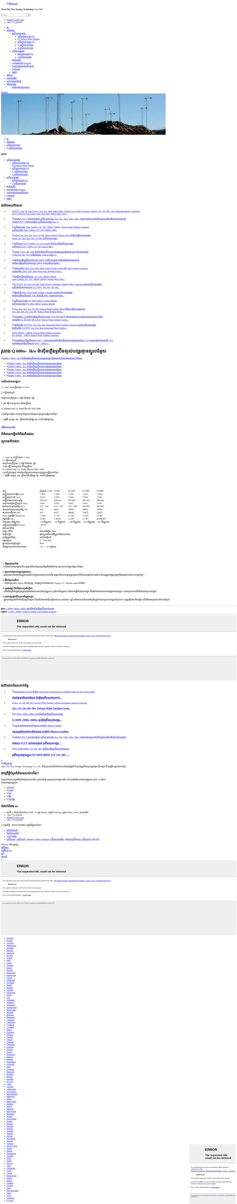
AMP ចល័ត (12, 836)
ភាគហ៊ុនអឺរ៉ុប (12, 78)
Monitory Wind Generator (38, 839)
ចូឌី (2, 853)
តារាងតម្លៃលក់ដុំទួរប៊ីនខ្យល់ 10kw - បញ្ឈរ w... (31, 343)
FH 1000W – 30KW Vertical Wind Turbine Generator (35, 335)
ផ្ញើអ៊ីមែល (5, 847)
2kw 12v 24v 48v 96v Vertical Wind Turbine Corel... (41, 708)
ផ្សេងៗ (14, 72)
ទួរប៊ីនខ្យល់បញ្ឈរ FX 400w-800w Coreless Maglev (33, 304)
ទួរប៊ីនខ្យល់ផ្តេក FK (25, 54)
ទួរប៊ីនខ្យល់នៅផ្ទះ (57, 839)
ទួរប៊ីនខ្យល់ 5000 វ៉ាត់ (90, 839)
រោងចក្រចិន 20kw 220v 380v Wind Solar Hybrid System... (37, 271)
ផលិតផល (11, 30)
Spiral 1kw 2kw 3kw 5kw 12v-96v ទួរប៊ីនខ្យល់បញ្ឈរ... (35, 238)
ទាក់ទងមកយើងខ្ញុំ (14, 81)
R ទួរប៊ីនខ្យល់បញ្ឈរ (25, 48)
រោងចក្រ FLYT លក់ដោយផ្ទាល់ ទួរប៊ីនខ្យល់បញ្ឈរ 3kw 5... (36, 222)
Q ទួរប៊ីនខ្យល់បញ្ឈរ (25, 45)
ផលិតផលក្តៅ (12, 830)
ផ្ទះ (8, 27)
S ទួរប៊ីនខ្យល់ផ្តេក (25, 57)
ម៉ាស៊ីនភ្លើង (16, 60)
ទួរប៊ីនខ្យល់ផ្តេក (18, 51)
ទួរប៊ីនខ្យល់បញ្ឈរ (19, 33)
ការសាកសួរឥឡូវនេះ (9, 782)
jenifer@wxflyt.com (15, 817)
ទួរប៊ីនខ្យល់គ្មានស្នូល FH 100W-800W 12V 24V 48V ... (40, 754)
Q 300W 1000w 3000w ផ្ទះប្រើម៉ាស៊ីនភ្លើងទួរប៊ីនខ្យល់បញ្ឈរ (29, 608)
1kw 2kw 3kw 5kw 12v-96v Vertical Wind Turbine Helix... (38, 312)
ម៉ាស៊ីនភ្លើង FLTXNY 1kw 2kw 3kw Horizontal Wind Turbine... (39, 328)
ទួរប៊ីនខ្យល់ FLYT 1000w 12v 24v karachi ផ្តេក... (33, 247)
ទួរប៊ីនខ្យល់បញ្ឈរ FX (26, 42)
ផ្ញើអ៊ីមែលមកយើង (8, 427)
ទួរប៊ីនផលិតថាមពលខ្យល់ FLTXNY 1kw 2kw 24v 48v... (36, 287)
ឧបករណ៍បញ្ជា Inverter (21, 63)
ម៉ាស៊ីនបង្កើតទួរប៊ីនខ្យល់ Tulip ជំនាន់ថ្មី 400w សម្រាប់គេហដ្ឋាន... (38, 295)
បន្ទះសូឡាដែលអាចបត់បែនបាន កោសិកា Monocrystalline (40, 731)
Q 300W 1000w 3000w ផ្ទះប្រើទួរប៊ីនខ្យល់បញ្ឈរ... (37, 719)
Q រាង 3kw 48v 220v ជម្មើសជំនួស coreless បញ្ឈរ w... (34, 255)
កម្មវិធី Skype (6, 850)
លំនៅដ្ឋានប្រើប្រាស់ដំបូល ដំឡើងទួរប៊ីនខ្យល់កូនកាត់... (37, 697)
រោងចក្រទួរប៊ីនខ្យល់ (73, 839)
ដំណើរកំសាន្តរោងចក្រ (21, 87)
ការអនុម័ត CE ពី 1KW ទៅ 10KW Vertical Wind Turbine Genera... (40, 320)
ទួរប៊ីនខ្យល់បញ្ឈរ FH (26, 36)
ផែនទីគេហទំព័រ (13, 833)
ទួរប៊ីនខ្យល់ (11, 839)
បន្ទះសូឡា (16, 69)
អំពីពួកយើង (11, 84)
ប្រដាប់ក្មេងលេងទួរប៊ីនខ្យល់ (23, 66)
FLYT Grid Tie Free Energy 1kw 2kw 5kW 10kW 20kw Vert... (39, 214)
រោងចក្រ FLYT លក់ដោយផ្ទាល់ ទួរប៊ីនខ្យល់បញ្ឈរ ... (36, 743)
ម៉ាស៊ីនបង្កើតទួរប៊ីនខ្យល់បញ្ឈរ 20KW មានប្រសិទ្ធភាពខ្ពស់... (36, 263)
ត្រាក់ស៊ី (4, 857)
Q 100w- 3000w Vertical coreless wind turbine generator (32, 612)
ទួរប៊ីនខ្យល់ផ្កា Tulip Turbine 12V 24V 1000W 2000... (35, 230)
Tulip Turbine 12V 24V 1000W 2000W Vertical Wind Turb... (38, 279)
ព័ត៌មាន (10, 75)
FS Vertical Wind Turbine (29, 39)
